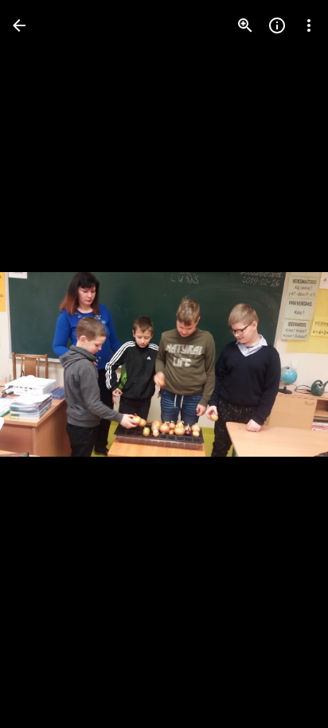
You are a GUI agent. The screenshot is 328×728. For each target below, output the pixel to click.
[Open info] (277, 25)
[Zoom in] (245, 25)
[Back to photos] (19, 25)
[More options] (309, 25)
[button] (44, 364)
